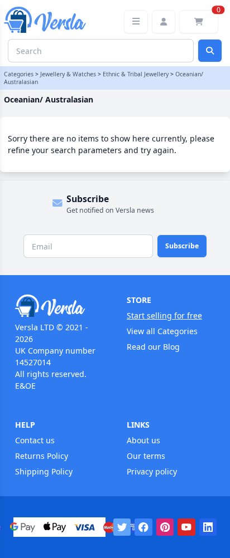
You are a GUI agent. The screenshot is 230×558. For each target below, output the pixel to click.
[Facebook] (143, 527)
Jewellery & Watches (68, 74)
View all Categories (162, 331)
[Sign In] (163, 21)
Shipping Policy (44, 471)
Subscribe (182, 246)
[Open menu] (136, 21)
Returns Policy (41, 456)
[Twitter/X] (122, 527)
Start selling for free (164, 315)
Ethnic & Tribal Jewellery (136, 74)
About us (143, 440)
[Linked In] (208, 527)
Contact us (35, 440)
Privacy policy (152, 471)
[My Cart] (198, 21)
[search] (210, 50)
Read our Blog (153, 346)
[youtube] (186, 527)
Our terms (146, 456)
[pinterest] (165, 527)
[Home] (59, 305)
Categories (18, 74)
